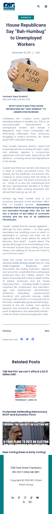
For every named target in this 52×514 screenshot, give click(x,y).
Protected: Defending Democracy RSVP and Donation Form (25, 413)
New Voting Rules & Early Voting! (24, 452)
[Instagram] (25, 497)
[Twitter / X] (24, 502)
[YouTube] (37, 497)
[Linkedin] (12, 497)
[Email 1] (30, 502)
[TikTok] (31, 497)
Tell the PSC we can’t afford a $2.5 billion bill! (25, 373)
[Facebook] (19, 497)
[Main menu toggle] (46, 6)
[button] (38, 6)
